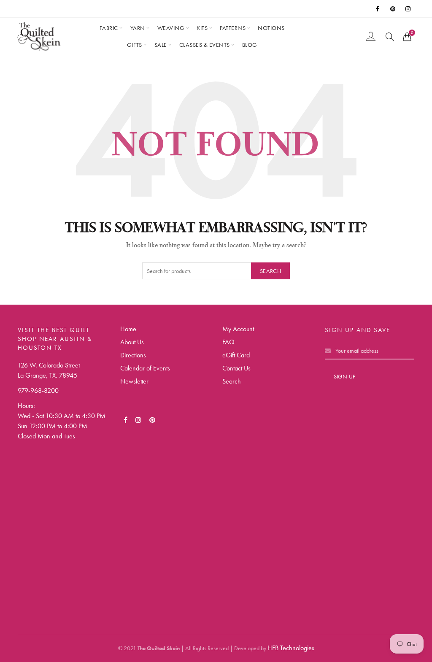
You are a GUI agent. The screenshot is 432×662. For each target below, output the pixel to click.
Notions (271, 28)
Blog (249, 45)
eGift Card (236, 355)
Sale (160, 45)
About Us (132, 342)
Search (270, 271)
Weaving (171, 28)
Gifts (134, 45)
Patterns (233, 28)
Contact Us (236, 368)
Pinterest (393, 9)
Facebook (378, 9)
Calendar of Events (145, 368)
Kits (202, 28)
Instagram (408, 9)
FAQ (228, 342)
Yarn (137, 28)
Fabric (109, 28)
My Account (238, 328)
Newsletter (134, 381)
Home (128, 328)
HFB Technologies (290, 647)
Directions (133, 355)
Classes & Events (204, 45)
